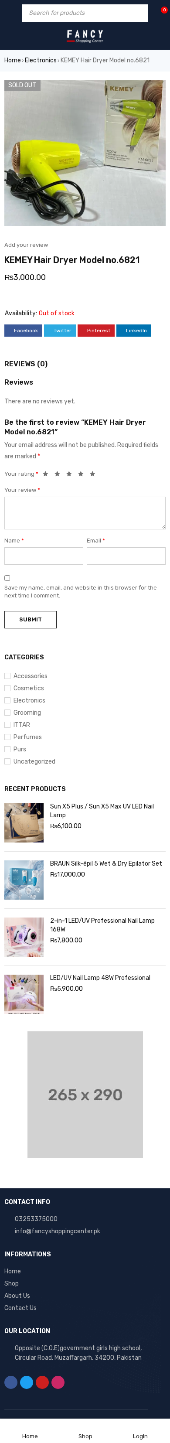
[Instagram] (58, 1382)
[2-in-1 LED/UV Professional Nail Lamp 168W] (24, 937)
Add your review (26, 245)
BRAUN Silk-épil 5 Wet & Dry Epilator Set (106, 863)
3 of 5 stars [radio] (71, 475)
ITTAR (22, 725)
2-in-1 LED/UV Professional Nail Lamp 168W (102, 925)
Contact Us (20, 1308)
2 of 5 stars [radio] (59, 475)
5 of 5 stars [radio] (95, 475)
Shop (11, 1283)
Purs (20, 749)
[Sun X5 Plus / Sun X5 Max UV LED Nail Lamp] (24, 823)
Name (14, 540)
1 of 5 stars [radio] (48, 475)
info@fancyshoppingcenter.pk (57, 1231)
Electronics (41, 60)
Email (96, 540)
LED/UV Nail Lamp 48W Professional (100, 978)
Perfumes (28, 737)
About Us (17, 1296)
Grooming (27, 712)
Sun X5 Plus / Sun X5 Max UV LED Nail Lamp (102, 811)
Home (12, 60)
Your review (22, 490)
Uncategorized (34, 761)
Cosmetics (29, 688)
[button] (154, 91)
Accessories (31, 676)
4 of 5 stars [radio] (83, 475)
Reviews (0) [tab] (26, 364)
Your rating (21, 474)
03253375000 (36, 1219)
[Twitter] (26, 1382)
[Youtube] (42, 1382)
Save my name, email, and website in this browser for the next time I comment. (80, 591)
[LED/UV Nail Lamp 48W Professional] (24, 994)
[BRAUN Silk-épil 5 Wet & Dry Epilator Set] (24, 880)
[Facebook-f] (10, 1382)
